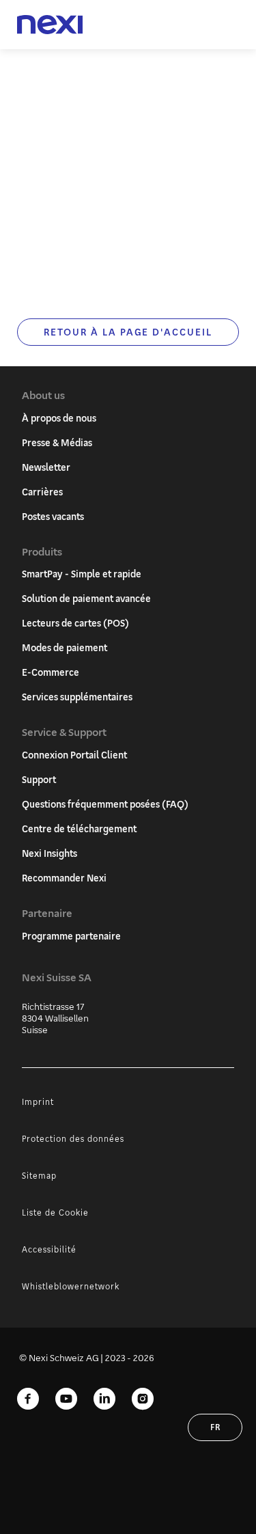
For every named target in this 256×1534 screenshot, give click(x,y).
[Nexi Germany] (50, 25)
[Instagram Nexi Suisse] (143, 1399)
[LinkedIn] (104, 1399)
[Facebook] (28, 1399)
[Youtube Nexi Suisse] (66, 1399)
